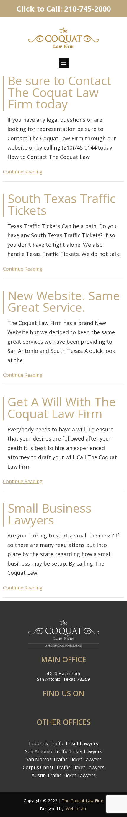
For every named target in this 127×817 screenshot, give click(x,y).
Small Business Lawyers (50, 514)
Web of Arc (76, 808)
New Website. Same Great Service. (64, 301)
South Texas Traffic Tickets (61, 204)
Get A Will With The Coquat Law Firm (62, 407)
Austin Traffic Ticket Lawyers (64, 775)
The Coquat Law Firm (82, 800)
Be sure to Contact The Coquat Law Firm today (59, 92)
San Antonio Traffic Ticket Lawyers (63, 751)
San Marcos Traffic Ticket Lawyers (64, 759)
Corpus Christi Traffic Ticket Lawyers (64, 767)
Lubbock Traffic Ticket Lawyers (63, 743)
